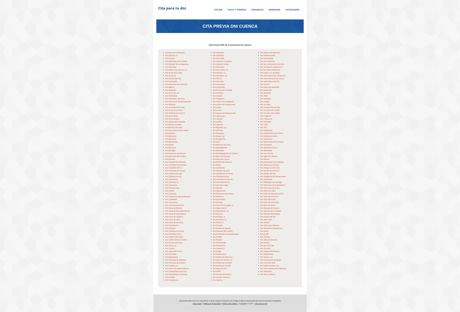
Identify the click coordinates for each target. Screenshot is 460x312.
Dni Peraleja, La (219, 217)
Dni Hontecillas (219, 87)
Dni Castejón (170, 228)
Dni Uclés (264, 124)
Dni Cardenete (171, 199)
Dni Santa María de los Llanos (272, 78)
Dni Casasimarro (172, 225)
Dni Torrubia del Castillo (270, 113)
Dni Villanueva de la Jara (270, 188)
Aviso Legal (197, 304)
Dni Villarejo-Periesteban (270, 214)
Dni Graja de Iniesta (221, 64)
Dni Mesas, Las (219, 136)
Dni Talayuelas (266, 90)
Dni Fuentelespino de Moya (176, 274)
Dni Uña (263, 127)
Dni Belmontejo (171, 142)
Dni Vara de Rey (266, 153)
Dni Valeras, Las (266, 257)
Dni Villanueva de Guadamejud (272, 185)
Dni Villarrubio (266, 219)
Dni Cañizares (170, 194)
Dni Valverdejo (266, 150)
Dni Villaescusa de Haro (269, 165)
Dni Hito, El (217, 78)
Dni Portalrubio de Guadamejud (226, 234)
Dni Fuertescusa (171, 280)
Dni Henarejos (218, 67)
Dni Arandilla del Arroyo (175, 107)
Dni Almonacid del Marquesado (178, 101)
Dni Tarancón (265, 93)
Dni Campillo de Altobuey (175, 162)
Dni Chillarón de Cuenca (175, 113)
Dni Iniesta (217, 110)
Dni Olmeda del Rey (221, 176)
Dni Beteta (169, 145)
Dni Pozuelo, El (219, 248)
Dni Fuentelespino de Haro (176, 271)
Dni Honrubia (218, 81)
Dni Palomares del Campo (223, 194)
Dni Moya (216, 165)
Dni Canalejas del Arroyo (175, 170)
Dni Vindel (264, 234)
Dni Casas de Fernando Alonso (177, 211)
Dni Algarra (169, 87)
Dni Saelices (218, 280)
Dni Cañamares (171, 179)
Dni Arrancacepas (172, 119)
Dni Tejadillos (265, 99)
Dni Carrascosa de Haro (174, 205)
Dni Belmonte (170, 139)
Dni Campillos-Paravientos (175, 165)
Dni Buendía (170, 159)
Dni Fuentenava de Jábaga (270, 260)
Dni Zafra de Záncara (268, 240)
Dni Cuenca (170, 248)
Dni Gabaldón (218, 52)
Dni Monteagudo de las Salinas (225, 153)
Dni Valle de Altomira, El (222, 260)
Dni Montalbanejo (220, 147)
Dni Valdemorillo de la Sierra (271, 133)
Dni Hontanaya (219, 84)
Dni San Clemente (267, 61)
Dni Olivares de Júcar (221, 170)
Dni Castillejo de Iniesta (174, 231)
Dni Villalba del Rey (268, 173)
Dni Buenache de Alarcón (175, 153)
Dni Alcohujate (171, 81)
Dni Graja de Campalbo (222, 61)
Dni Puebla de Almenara (222, 257)
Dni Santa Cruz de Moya (270, 73)
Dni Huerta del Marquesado (224, 104)
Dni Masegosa (218, 133)
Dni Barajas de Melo (173, 124)
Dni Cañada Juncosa (173, 176)
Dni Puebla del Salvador (222, 263)
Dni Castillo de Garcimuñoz (176, 240)
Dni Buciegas (170, 150)
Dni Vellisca (265, 159)
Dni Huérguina (219, 99)
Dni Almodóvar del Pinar (175, 99)
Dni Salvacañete (266, 58)
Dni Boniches (170, 147)
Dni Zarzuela (265, 248)
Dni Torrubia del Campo (270, 110)
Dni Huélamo (218, 93)
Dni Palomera (218, 196)
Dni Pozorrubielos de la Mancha (273, 268)
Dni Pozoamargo (219, 242)
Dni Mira (216, 142)
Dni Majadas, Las (219, 127)
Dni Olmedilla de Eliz (221, 182)
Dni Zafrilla (264, 242)
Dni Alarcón (170, 58)
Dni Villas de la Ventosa (269, 225)
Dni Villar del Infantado (269, 202)
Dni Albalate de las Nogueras (177, 64)
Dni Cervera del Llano (174, 242)
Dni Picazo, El (218, 222)
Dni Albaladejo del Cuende (176, 61)
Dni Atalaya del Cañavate (175, 122)
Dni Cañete (169, 191)
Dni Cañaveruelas (172, 188)
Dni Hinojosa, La (219, 73)
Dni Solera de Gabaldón (269, 87)
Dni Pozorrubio (219, 245)
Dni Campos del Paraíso (269, 251)
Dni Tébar (264, 96)
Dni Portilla (217, 237)
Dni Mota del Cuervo (221, 159)
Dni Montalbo (218, 150)
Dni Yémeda (265, 237)
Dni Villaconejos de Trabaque (272, 162)
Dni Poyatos (217, 240)
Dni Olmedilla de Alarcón (223, 179)
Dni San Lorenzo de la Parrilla (272, 64)
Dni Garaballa (218, 55)
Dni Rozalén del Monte (222, 274)
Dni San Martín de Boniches (271, 67)
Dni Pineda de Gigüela (222, 228)
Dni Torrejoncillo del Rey (270, 107)
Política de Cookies (229, 304)
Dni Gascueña (218, 58)
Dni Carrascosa (171, 202)
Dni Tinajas (264, 101)
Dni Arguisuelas (171, 116)
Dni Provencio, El (219, 254)
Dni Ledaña (217, 122)
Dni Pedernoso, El (220, 208)
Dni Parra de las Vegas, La (223, 205)
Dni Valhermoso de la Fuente (271, 142)
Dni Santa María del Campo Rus (273, 75)
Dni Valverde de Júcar (269, 147)
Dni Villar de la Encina (269, 196)
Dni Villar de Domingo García (271, 194)
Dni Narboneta (219, 168)
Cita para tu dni (172, 8)
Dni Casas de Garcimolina (175, 214)
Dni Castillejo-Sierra (173, 234)
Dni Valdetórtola (266, 254)
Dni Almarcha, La (172, 93)
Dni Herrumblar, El (220, 70)
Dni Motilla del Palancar (222, 162)
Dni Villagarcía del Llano (270, 168)
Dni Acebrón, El (171, 55)
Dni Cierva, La (170, 245)
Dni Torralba (265, 104)
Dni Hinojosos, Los (220, 75)
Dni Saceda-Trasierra (221, 277)
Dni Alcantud (170, 75)
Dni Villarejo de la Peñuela (270, 211)
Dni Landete (218, 119)
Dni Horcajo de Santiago (222, 90)
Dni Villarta (264, 222)
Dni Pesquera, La (219, 219)
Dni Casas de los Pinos (174, 222)
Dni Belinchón (171, 136)
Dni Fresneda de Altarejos (175, 260)
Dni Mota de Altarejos (221, 156)
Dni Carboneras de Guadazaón (177, 196)
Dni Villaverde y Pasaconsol (271, 228)
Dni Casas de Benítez (173, 208)
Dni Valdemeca (266, 130)
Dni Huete (217, 107)
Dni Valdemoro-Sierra (269, 136)
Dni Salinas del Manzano (270, 52)
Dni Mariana (218, 130)
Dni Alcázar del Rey (173, 78)
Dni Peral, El (217, 214)
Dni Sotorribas (266, 271)
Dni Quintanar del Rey (222, 265)
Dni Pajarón (217, 188)
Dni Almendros (171, 96)
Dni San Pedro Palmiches (270, 70)
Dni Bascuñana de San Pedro (177, 130)
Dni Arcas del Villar (268, 263)
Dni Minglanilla (219, 139)
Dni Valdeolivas (266, 139)
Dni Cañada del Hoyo (173, 173)
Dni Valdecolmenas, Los (269, 265)
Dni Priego (217, 251)
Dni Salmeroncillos (267, 55)
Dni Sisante (264, 84)
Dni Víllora (264, 231)
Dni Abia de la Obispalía (175, 52)
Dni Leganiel (218, 124)
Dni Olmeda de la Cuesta (223, 173)
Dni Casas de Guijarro (174, 217)
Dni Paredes (218, 202)
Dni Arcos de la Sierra (174, 110)
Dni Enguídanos (171, 257)
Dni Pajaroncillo (219, 191)
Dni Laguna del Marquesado (224, 113)
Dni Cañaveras (171, 185)
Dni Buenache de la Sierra (175, 156)
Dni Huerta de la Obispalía (223, 101)
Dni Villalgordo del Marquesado (273, 176)
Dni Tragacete (265, 116)
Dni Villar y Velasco (267, 274)
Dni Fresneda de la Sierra (175, 263)
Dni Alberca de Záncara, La (176, 70)
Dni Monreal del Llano (222, 145)
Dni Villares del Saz (268, 217)
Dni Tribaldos (265, 122)
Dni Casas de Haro (172, 219)
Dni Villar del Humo (268, 199)
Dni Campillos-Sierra (173, 168)
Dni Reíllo (217, 271)
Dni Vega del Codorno (269, 156)
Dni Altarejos (170, 104)
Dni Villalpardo (266, 179)
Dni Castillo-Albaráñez (174, 237)
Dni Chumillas (171, 254)
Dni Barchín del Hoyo (173, 127)
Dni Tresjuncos (266, 119)
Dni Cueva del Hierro (173, 251)
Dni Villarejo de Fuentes (269, 208)
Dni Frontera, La (171, 265)
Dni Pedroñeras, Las (221, 211)
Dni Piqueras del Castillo (223, 231)
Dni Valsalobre (266, 145)
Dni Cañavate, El (171, 182)
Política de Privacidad (212, 304)
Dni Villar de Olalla (267, 205)
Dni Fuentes (170, 277)
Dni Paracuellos (219, 199)
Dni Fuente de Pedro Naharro (177, 268)
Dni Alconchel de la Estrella (176, 84)
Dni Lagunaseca (219, 116)
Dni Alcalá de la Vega (173, 73)
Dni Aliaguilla (170, 90)
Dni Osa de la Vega (220, 185)
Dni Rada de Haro (220, 268)
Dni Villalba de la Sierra (269, 170)
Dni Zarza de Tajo (267, 245)
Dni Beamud (170, 133)
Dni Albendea (170, 67)
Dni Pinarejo (218, 225)
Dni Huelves (217, 96)
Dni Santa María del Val (269, 81)
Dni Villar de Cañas (268, 191)
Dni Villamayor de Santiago (271, 182)
